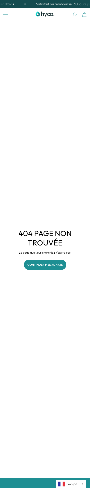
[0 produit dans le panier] (84, 14)
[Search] (75, 14)
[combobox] (71, 484)
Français (72, 483)
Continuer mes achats (45, 265)
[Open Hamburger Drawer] (5, 14)
